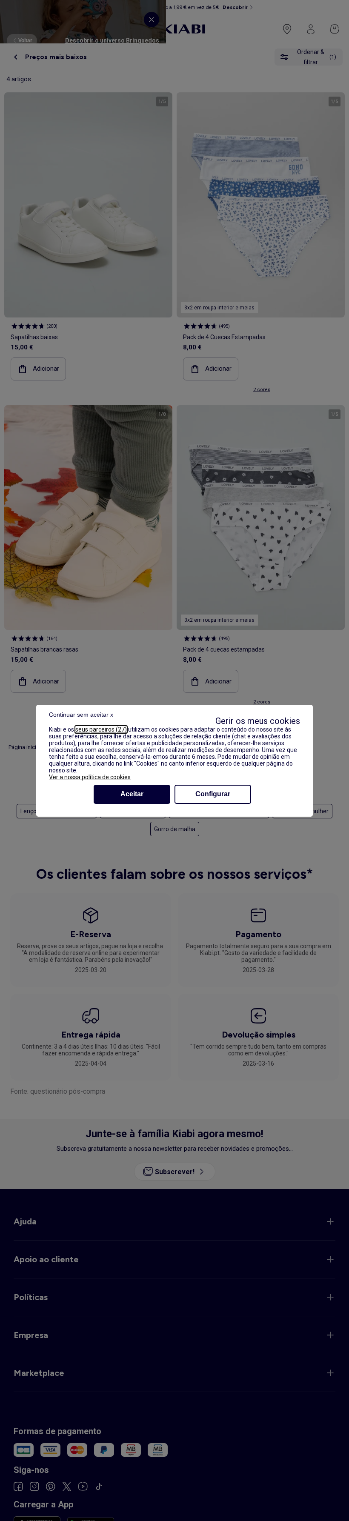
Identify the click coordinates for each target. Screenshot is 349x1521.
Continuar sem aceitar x (81, 714)
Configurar (212, 794)
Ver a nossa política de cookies (90, 777)
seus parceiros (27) (101, 729)
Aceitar (131, 794)
